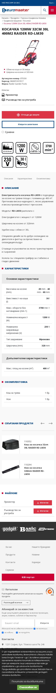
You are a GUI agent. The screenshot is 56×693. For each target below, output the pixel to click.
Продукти (10, 554)
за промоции (41, 629)
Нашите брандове (41, 546)
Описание (8, 178)
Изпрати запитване (28, 124)
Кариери (36, 562)
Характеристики (25, 178)
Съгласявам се (28, 687)
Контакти (10, 562)
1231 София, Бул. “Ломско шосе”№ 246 (25, 644)
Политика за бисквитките (27, 681)
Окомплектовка (43, 178)
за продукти (24, 632)
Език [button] (51, 3)
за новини (8, 632)
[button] (45, 10)
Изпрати (44, 623)
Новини (35, 554)
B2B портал (28, 577)
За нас (9, 546)
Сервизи (10, 569)
